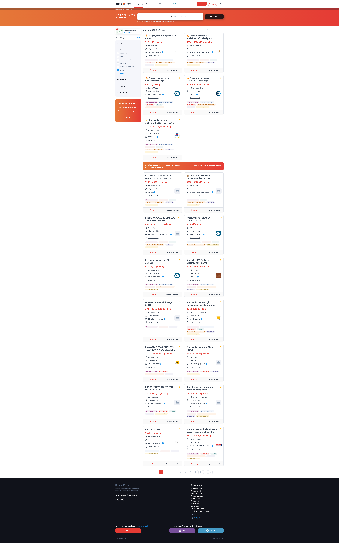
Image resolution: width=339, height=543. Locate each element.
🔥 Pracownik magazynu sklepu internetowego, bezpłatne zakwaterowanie (200, 79)
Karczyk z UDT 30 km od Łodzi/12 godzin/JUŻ (198, 261)
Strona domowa (119, 9)
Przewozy (123, 56)
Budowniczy (170, 21)
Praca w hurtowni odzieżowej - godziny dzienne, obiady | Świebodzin (202, 430)
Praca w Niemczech (197, 498)
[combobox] (186, 16)
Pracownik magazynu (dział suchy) (200, 348)
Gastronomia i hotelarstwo (127, 60)
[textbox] (188, 16)
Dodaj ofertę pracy (200, 518)
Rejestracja (202, 4)
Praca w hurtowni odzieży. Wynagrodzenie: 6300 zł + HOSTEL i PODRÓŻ (158, 177)
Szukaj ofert (214, 16)
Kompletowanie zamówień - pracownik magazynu (200, 388)
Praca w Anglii (195, 501)
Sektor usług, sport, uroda (127, 66)
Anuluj (139, 37)
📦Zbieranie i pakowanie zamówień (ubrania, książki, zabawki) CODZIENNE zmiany (201, 177)
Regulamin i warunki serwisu (200, 511)
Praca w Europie (196, 491)
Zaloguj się (212, 4)
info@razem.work (142, 526)
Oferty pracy (138, 4)
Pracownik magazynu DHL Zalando (158, 261)
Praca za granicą (196, 488)
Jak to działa (162, 4)
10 (205, 472)
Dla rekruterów (198, 515)
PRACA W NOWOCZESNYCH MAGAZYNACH (159, 388)
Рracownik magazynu (149, 21)
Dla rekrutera (174, 4)
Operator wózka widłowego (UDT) (159, 303)
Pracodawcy (150, 4)
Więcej (122, 73)
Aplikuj (154, 70)
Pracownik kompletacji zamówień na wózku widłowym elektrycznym (202, 303)
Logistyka (122, 70)
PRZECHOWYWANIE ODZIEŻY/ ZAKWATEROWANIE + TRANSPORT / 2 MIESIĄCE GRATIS (160, 219)
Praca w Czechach (197, 496)
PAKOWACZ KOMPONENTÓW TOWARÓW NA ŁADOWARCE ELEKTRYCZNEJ (159, 348)
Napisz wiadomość (172, 70)
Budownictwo (124, 53)
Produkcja (123, 63)
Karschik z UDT (152, 429)
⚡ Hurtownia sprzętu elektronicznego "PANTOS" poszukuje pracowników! (158, 121)
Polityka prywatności (197, 508)
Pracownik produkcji (161, 21)
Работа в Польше (197, 493)
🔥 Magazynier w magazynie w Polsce (160, 37)
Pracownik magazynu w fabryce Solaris (198, 219)
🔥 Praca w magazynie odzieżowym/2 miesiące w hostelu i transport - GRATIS (200, 37)
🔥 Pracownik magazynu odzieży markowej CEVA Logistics (157, 79)
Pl (220, 4)
